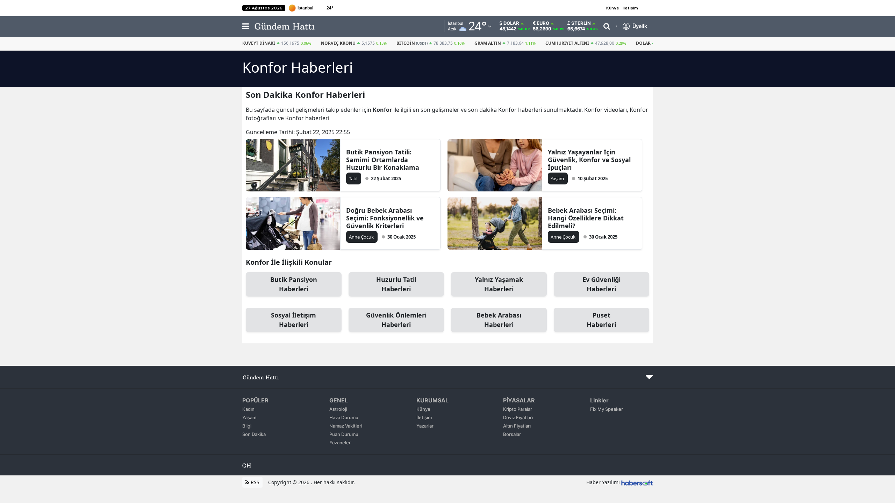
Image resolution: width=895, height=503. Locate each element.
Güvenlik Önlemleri (396, 320)
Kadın (248, 409)
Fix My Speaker (606, 409)
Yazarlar (425, 426)
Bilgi (246, 426)
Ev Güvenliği (601, 284)
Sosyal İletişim (293, 320)
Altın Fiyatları (517, 426)
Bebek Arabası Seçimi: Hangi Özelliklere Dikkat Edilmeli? (586, 217)
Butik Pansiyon (293, 284)
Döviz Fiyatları (518, 417)
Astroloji (338, 409)
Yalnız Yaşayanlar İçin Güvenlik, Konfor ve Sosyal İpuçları (589, 159)
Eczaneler (340, 442)
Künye (612, 8)
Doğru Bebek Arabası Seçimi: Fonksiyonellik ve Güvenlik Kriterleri (385, 217)
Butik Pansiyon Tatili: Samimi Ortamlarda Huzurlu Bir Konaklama (382, 159)
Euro (543, 23)
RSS (254, 482)
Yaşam (249, 417)
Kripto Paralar (517, 409)
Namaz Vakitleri (345, 426)
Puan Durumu (343, 434)
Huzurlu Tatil (396, 284)
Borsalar (512, 434)
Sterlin (581, 23)
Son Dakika (254, 434)
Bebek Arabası (499, 320)
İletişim (630, 8)
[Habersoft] (637, 482)
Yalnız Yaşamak (499, 284)
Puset (601, 320)
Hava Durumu (343, 417)
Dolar (511, 23)
